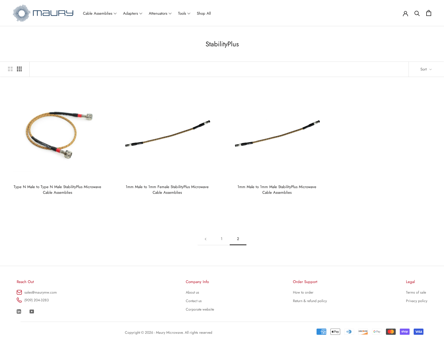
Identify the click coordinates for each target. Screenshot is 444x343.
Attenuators (158, 13)
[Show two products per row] (10, 68)
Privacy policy (416, 300)
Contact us (194, 300)
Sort (424, 69)
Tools (182, 13)
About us (192, 292)
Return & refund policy (310, 300)
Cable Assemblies (97, 13)
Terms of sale (416, 292)
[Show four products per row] (19, 68)
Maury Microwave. (170, 332)
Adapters (130, 13)
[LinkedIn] (19, 311)
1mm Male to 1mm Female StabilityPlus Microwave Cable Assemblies (167, 189)
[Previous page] (206, 239)
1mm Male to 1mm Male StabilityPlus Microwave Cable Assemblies (276, 189)
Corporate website (200, 309)
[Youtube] (32, 311)
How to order (303, 292)
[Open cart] (428, 13)
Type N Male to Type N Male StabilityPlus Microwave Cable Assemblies (57, 189)
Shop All (204, 13)
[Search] (417, 13)
